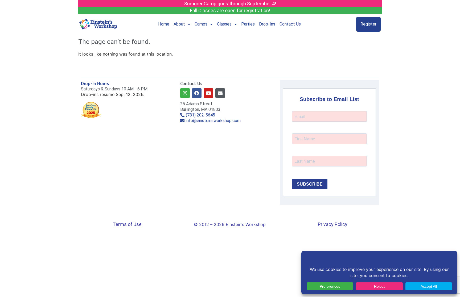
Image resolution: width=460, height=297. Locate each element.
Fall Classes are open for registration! (230, 10)
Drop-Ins (267, 24)
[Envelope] (220, 93)
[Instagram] (185, 93)
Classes (224, 24)
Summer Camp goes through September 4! (230, 3)
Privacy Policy (332, 224)
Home (163, 24)
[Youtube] (208, 93)
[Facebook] (197, 93)
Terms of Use (127, 224)
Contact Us (290, 24)
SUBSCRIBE (310, 184)
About (179, 24)
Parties (248, 24)
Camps (201, 24)
